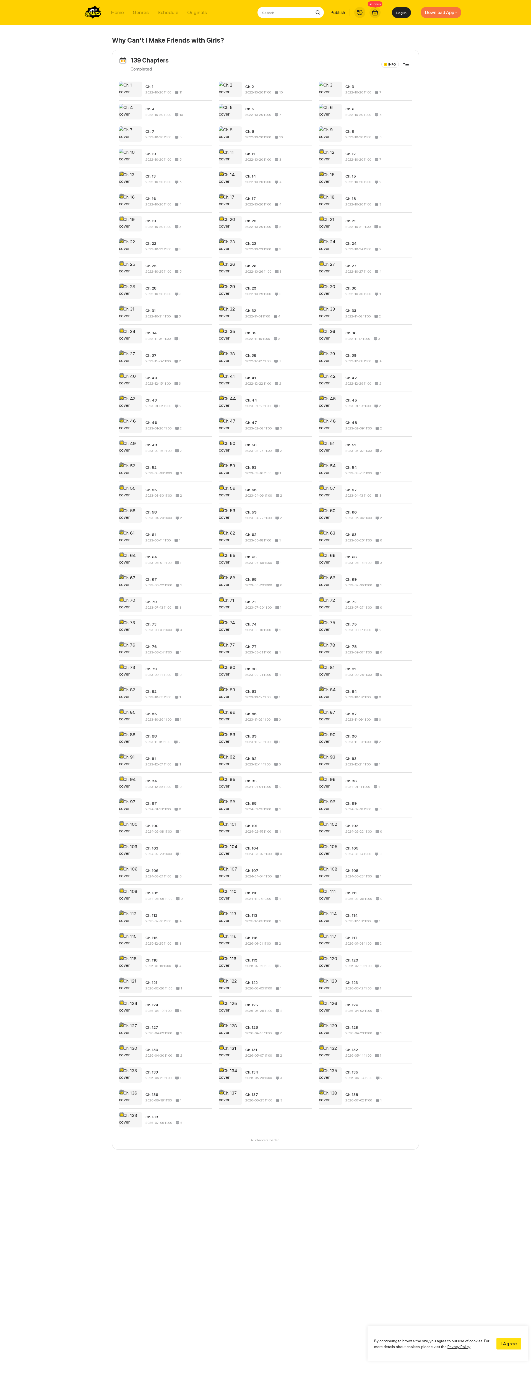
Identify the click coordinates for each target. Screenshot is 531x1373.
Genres (141, 12)
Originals (197, 12)
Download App (439, 12)
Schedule (168, 12)
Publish (337, 12)
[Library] (359, 12)
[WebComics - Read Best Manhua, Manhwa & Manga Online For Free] (93, 12)
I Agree (509, 1343)
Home (117, 12)
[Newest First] (406, 64)
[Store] (375, 12)
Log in (401, 12)
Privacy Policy (458, 1346)
